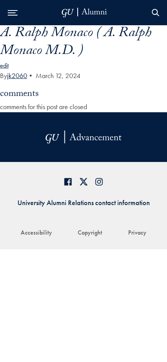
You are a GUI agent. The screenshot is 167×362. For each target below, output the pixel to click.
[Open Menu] (12, 12)
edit (4, 65)
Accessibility (36, 232)
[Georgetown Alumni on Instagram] (99, 182)
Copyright (90, 232)
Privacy (137, 232)
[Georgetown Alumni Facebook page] (68, 182)
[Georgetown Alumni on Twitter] (83, 182)
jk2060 (17, 75)
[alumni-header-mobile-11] (84, 12)
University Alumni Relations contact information (83, 202)
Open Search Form (155, 12)
